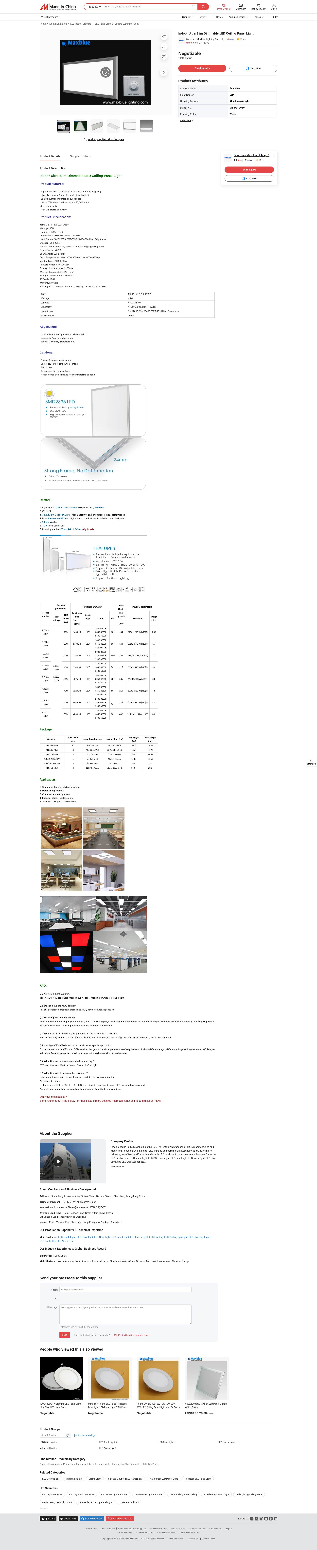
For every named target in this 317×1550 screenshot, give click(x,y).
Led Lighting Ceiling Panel (249, 1494)
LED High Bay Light (199, 1237)
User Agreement (176, 1538)
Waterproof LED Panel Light (163, 1478)
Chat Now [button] (255, 68)
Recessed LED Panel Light (198, 1478)
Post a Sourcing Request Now (131, 1335)
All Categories (51, 17)
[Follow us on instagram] (261, 1518)
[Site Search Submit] (203, 6)
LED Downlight (85, 1237)
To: (56, 1298)
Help (218, 17)
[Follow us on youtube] (266, 1518)
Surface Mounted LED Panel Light (125, 1478)
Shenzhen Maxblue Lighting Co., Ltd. (205, 39)
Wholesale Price (178, 1528)
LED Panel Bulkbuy (129, 1502)
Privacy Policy (209, 1538)
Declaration (193, 1538)
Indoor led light (47, 1448)
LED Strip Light (102, 1237)
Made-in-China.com (144, 1532)
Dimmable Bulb (74, 1478)
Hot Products (91, 1528)
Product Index (215, 1528)
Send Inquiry (202, 68)
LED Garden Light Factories (149, 1494)
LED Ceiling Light (50, 1478)
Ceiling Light (95, 1478)
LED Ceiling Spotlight (176, 1237)
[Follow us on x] (256, 1518)
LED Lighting (156, 1237)
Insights (228, 1528)
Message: (53, 1307)
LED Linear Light (139, 1237)
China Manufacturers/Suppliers (132, 1528)
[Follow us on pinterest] (271, 1518)
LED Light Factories (52, 1494)
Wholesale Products (158, 1528)
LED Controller (48, 1241)
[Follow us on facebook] (251, 1518)
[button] (193, 6)
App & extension (237, 17)
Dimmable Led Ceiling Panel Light (96, 1502)
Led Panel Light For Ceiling (183, 1494)
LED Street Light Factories (114, 1494)
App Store (48, 1518)
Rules (275, 17)
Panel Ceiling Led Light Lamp (57, 1502)
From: (55, 1289)
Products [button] (93, 6)
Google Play (68, 1518)
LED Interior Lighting (80, 23)
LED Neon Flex (65, 1241)
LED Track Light (67, 1237)
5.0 (238, 160)
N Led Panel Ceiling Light (216, 1494)
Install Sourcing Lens (122, 1518)
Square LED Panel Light (127, 23)
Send (64, 1334)
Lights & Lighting (58, 23)
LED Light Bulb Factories (81, 1494)
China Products (108, 1528)
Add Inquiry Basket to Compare (106, 139)
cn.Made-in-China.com (190, 1532)
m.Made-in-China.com (166, 1532)
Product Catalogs (86, 1435)
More (42, 1508)
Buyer (202, 17)
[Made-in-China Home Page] (58, 6)
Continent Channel (197, 1528)
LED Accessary (106, 1448)
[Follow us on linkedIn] (275, 1518)
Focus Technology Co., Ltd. (135, 1538)
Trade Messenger (91, 1518)
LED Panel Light (103, 23)
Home (43, 23)
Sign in (274, 8)
